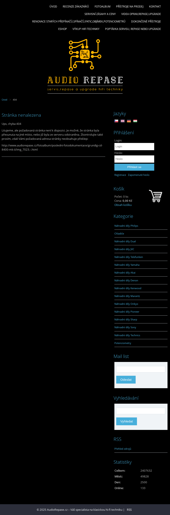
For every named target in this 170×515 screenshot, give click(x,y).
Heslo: (118, 153)
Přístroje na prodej (129, 6)
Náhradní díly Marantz (127, 296)
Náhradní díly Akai (124, 272)
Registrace (120, 174)
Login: (118, 140)
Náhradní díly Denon (126, 280)
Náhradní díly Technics (127, 335)
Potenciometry (122, 343)
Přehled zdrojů (122, 448)
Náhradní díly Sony (125, 327)
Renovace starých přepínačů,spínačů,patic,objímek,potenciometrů (79, 21)
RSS (129, 510)
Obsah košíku (123, 205)
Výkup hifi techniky (86, 29)
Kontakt (155, 6)
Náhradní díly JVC (124, 249)
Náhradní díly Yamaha (126, 264)
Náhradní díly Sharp (125, 319)
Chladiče (119, 233)
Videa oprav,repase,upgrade (141, 14)
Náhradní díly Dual (125, 241)
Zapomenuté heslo (138, 174)
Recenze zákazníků (76, 6)
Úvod (53, 6)
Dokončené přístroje (146, 21)
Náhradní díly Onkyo (126, 303)
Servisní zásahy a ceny (100, 14)
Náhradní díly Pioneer (126, 311)
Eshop (62, 29)
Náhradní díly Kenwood (127, 288)
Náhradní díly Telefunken (128, 257)
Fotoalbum (102, 6)
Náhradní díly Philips (126, 225)
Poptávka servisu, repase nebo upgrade (133, 29)
